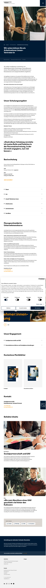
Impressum (6, 563)
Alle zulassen (37, 308)
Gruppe (25, 559)
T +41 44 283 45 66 (7, 269)
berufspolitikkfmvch (8, 271)
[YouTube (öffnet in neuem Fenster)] (11, 584)
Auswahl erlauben (23, 308)
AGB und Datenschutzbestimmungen (11, 561)
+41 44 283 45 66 (7, 405)
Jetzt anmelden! (8, 180)
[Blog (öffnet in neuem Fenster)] (9, 583)
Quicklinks (6, 559)
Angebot (7, 44)
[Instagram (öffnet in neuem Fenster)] (7, 583)
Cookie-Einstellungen (8, 562)
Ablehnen (8, 308)
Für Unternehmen (13, 44)
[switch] (17, 300)
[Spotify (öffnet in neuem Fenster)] (14, 583)
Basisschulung (6, 59)
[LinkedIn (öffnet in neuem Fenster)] (4, 584)
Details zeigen (39, 304)
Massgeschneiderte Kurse (16, 59)
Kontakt (24, 59)
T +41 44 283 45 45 (7, 577)
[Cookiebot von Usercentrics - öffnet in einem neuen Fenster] (39, 279)
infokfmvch (6, 578)
